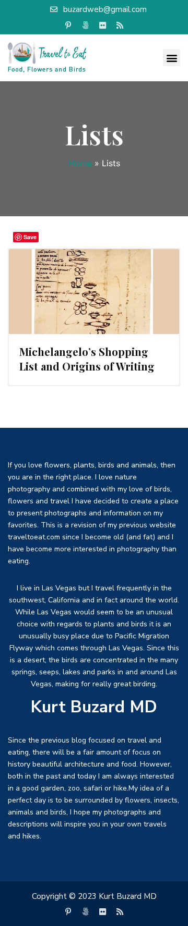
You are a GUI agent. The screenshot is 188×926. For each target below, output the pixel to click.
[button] (171, 57)
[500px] (85, 25)
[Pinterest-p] (68, 25)
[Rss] (120, 25)
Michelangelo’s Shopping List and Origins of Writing (87, 358)
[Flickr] (103, 25)
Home (80, 163)
